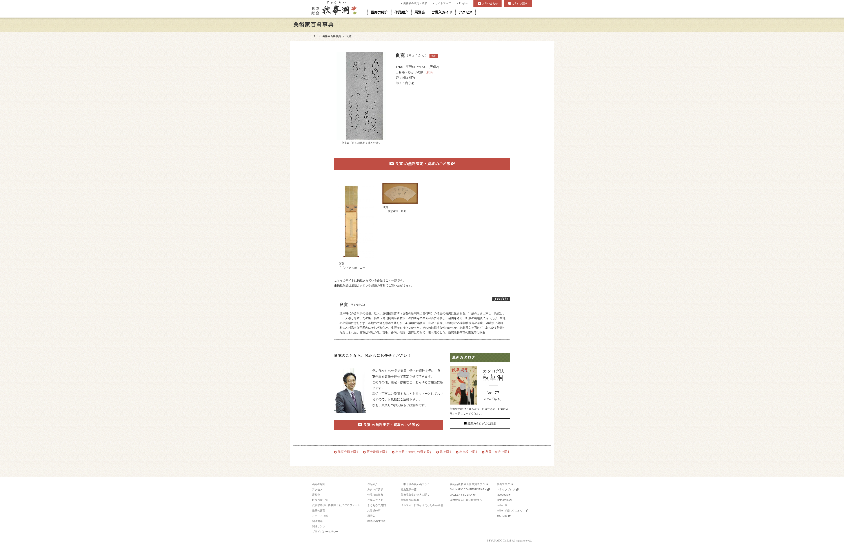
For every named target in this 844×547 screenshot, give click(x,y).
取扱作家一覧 (320, 500)
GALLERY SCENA (461, 494)
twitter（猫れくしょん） (511, 510)
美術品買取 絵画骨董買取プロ (467, 484)
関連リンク (318, 526)
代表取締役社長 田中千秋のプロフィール (336, 505)
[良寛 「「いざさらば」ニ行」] (356, 221)
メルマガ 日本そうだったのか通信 (422, 505)
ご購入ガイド (441, 12)
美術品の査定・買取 (415, 3)
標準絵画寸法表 (376, 521)
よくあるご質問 (376, 505)
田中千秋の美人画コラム (415, 484)
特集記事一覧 (409, 489)
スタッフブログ (506, 489)
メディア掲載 (320, 515)
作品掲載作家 (375, 494)
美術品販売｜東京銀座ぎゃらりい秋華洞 (334, 9)
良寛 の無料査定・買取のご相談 (423, 164)
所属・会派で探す (497, 451)
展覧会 (420, 12)
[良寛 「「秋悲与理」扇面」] (400, 193)
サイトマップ (443, 3)
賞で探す (446, 451)
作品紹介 (401, 12)
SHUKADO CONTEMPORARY (468, 489)
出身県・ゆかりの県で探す (413, 451)
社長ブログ (503, 484)
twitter (500, 505)
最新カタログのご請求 (481, 423)
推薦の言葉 (318, 510)
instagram (503, 500)
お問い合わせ (490, 3)
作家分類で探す (348, 451)
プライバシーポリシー (325, 531)
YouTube (502, 515)
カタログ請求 (520, 3)
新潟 (429, 72)
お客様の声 (373, 510)
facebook (502, 494)
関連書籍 (317, 521)
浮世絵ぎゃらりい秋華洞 (464, 500)
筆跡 (433, 55)
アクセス (465, 12)
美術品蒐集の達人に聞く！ (416, 494)
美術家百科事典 (331, 36)
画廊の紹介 (379, 12)
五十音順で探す (377, 451)
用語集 (371, 515)
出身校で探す (468, 451)
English (463, 3)
